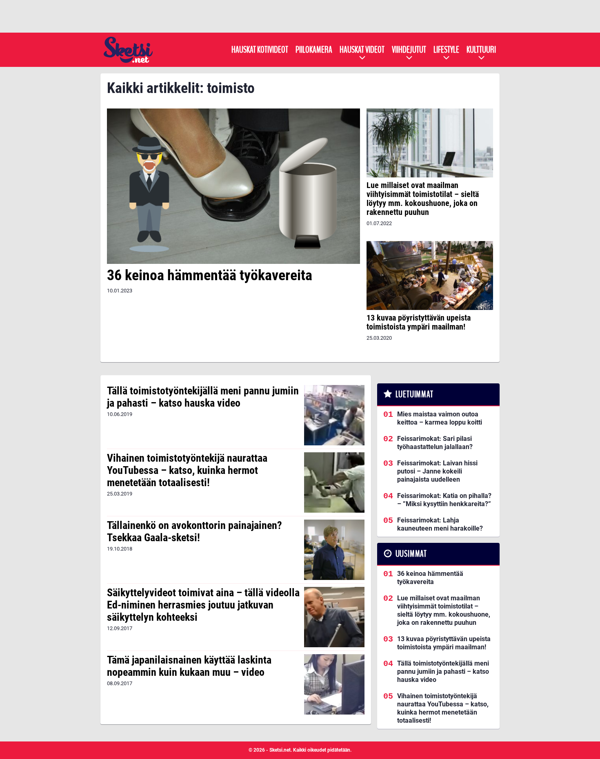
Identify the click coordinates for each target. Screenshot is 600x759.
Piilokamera (314, 50)
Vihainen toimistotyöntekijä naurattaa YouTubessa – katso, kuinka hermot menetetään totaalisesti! (187, 470)
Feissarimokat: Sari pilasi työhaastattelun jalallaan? (435, 443)
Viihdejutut (409, 50)
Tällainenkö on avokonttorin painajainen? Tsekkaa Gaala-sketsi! (194, 531)
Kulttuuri (481, 50)
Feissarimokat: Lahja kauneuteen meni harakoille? (440, 524)
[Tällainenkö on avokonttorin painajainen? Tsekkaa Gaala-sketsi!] (334, 550)
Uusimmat (411, 554)
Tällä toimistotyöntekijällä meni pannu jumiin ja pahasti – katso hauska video (203, 397)
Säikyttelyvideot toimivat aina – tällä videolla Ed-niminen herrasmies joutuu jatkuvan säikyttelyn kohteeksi (203, 604)
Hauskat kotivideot (259, 50)
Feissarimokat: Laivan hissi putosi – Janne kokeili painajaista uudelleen (437, 471)
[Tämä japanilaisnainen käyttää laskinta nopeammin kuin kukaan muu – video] (334, 684)
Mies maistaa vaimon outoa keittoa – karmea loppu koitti (439, 418)
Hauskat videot (362, 50)
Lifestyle (446, 50)
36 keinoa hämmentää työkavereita (209, 275)
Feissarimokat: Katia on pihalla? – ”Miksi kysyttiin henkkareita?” (444, 500)
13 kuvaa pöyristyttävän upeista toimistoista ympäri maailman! (419, 322)
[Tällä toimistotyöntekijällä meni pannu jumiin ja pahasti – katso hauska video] (334, 415)
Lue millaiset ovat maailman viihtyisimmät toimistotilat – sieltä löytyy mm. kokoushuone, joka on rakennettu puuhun (423, 198)
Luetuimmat (414, 394)
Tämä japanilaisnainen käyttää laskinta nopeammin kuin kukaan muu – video (189, 666)
